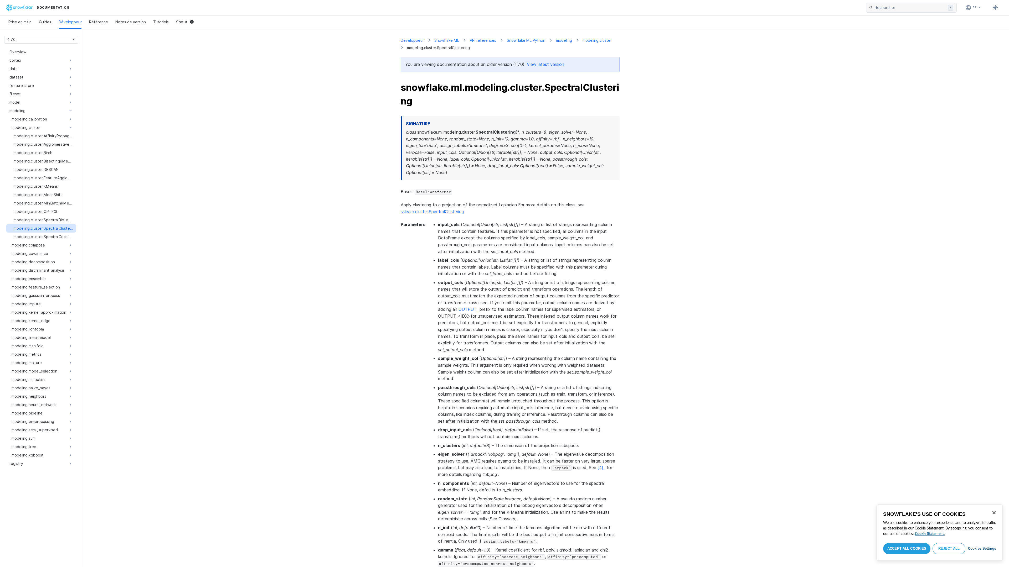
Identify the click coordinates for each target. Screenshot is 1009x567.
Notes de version (130, 22)
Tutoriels (161, 22)
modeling (564, 40)
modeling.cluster (597, 40)
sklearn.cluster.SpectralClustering (432, 211)
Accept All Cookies (906, 548)
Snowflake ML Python (526, 40)
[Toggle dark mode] (995, 7)
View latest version (545, 64)
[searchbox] (910, 7)
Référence (98, 22)
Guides (45, 22)
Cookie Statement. (930, 534)
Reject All (949, 548)
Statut (181, 22)
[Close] (994, 512)
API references (483, 40)
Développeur (70, 22)
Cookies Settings (982, 548)
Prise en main (20, 22)
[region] (940, 533)
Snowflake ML (446, 40)
